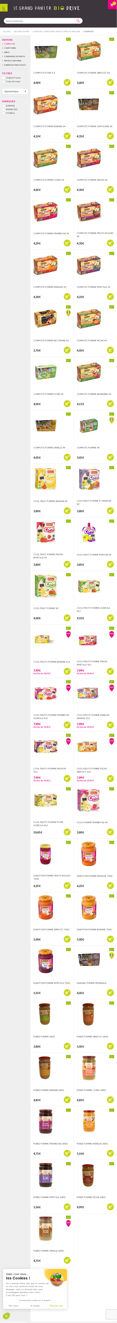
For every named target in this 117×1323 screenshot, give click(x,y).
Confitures (10, 48)
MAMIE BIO (12, 109)
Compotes (9, 44)
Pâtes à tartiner (12, 61)
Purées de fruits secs (15, 65)
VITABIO (10, 113)
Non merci (14, 1305)
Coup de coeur (13, 81)
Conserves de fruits (14, 56)
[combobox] (43, 21)
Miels (7, 52)
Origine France (13, 77)
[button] (6, 1316)
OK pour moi (56, 1305)
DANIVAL (10, 105)
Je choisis (35, 1305)
